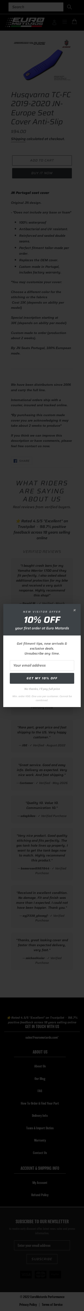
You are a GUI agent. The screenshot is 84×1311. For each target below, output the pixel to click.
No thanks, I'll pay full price (42, 689)
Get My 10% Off (42, 678)
